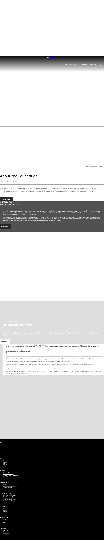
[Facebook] (1, 455)
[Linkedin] (7, 455)
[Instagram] (4, 455)
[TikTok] (10, 455)
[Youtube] (16, 455)
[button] (100, 65)
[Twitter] (13, 455)
